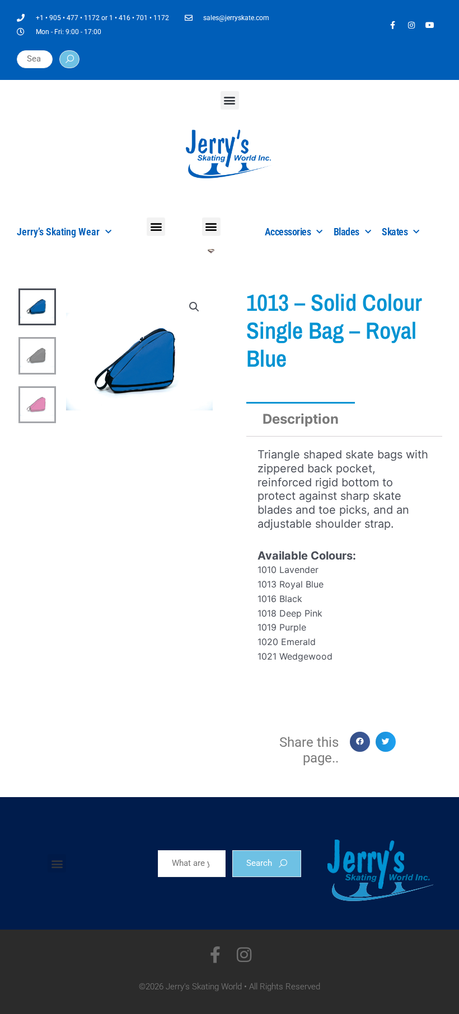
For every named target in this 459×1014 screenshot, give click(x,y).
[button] (230, 100)
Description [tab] (301, 419)
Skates (395, 232)
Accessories (288, 232)
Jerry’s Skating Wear (58, 232)
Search (259, 863)
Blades (346, 232)
